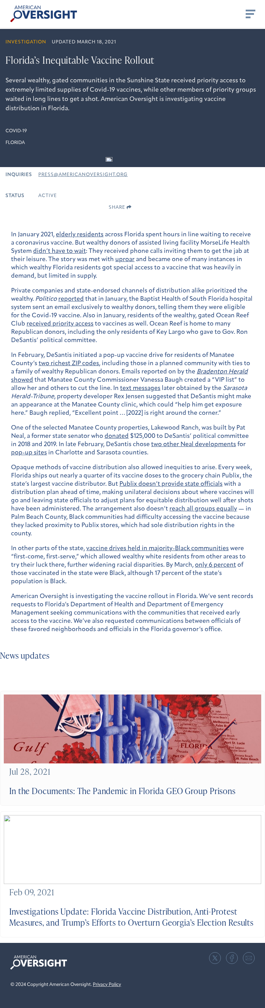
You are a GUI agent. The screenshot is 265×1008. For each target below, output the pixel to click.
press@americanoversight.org (83, 175)
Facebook (232, 958)
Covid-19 (16, 131)
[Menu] (249, 13)
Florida (15, 143)
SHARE (118, 207)
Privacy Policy (107, 985)
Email (249, 958)
